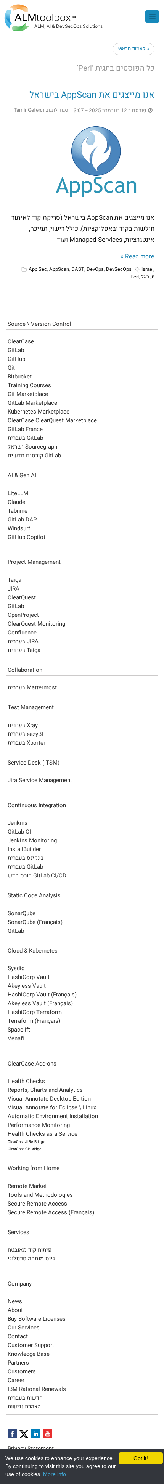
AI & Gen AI (22, 475)
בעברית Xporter (26, 743)
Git (11, 368)
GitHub (16, 359)
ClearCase (21, 341)
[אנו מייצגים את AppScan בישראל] (97, 161)
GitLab (16, 350)
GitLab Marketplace (32, 403)
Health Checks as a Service (42, 1134)
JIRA (13, 588)
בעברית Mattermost (32, 687)
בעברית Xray (23, 725)
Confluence (22, 632)
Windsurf (19, 528)
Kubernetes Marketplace (38, 411)
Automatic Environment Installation (53, 1116)
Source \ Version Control (39, 324)
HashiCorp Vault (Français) (42, 994)
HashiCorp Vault (29, 977)
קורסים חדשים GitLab (34, 455)
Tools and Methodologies (40, 1195)
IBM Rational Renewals (37, 1389)
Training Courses (29, 385)
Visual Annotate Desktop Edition (49, 1098)
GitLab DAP (22, 519)
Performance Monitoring (39, 1125)
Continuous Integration (37, 805)
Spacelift (19, 1029)
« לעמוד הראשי (133, 48)
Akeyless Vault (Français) (40, 1003)
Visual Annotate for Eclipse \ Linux (52, 1107)
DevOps (95, 269)
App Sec (38, 269)
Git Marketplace (28, 394)
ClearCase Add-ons (32, 1063)
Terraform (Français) (34, 1021)
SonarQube (21, 913)
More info (54, 1474)
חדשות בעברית (25, 1398)
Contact (18, 1336)
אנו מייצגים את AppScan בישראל (91, 94)
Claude (16, 502)
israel (147, 269)
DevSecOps (119, 269)
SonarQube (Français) (35, 922)
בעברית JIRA (23, 641)
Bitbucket (20, 376)
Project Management (34, 562)
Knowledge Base (29, 1354)
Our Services (24, 1327)
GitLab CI (19, 831)
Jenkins (17, 823)
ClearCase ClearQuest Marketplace (52, 420)
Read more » (137, 256)
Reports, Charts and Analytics (45, 1090)
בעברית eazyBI (25, 734)
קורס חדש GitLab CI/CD (37, 875)
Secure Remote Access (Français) (51, 1212)
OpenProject (23, 615)
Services (18, 1232)
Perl (134, 276)
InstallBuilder (24, 849)
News (15, 1301)
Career (16, 1380)
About (15, 1310)
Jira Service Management (40, 780)
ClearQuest (22, 597)
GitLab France (25, 429)
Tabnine (17, 511)
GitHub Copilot (26, 537)
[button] (152, 16)
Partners (18, 1362)
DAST (77, 269)
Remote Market (27, 1186)
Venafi (16, 1038)
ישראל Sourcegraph (32, 447)
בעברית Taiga (24, 650)
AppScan (59, 269)
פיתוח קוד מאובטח (29, 1250)
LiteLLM (18, 493)
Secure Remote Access (37, 1203)
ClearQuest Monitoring (36, 624)
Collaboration (25, 670)
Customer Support (31, 1345)
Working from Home (33, 1168)
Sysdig (16, 968)
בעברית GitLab (25, 438)
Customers (22, 1371)
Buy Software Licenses (37, 1319)
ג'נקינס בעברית (25, 858)
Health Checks (26, 1081)
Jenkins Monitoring (32, 840)
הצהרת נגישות (24, 1406)
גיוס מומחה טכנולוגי (31, 1258)
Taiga (14, 580)
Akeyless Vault (27, 986)
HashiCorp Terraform (35, 1012)
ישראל (147, 276)
